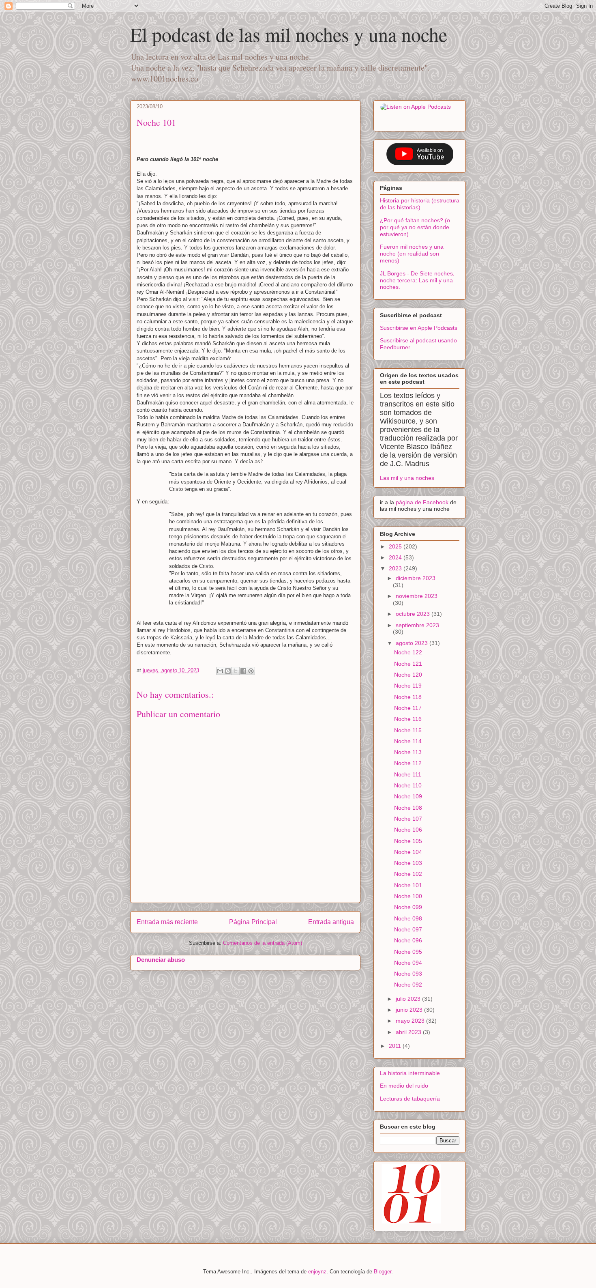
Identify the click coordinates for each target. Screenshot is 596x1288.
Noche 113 (408, 752)
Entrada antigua (331, 921)
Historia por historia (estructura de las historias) (419, 204)
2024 (396, 557)
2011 (396, 1046)
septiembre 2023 (417, 625)
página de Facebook (423, 502)
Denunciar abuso (161, 959)
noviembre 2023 (416, 596)
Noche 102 (408, 874)
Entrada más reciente (167, 921)
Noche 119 (408, 685)
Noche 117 (408, 708)
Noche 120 (408, 674)
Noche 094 (408, 962)
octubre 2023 (413, 614)
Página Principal (253, 921)
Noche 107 (408, 818)
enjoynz (317, 1272)
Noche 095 (408, 951)
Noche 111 (407, 774)
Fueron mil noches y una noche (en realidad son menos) (412, 253)
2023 (396, 568)
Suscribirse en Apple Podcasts (418, 328)
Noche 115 (408, 730)
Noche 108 (408, 807)
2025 (396, 546)
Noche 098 (408, 918)
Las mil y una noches (407, 478)
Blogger (382, 1272)
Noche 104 (408, 852)
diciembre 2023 (415, 578)
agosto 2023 (412, 643)
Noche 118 (408, 697)
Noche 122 (408, 652)
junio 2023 (410, 1009)
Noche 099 (408, 907)
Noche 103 (408, 863)
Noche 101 (408, 885)
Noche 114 (408, 741)
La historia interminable (410, 1073)
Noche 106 (408, 829)
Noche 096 (408, 940)
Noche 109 (408, 796)
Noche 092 (408, 984)
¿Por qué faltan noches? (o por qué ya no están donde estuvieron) (415, 227)
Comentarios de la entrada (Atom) (262, 943)
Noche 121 (408, 663)
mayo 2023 (411, 1020)
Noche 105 (408, 841)
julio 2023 (409, 999)
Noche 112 (408, 763)
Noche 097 (408, 929)
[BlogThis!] (228, 671)
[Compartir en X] (236, 671)
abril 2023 (409, 1032)
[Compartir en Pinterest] (251, 671)
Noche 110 (408, 785)
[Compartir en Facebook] (243, 671)
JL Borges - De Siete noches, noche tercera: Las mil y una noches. (417, 280)
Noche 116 (408, 719)
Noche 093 (408, 973)
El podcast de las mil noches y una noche (288, 34)
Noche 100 (408, 896)
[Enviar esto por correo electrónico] (220, 671)
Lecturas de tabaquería (410, 1098)
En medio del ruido (404, 1085)
